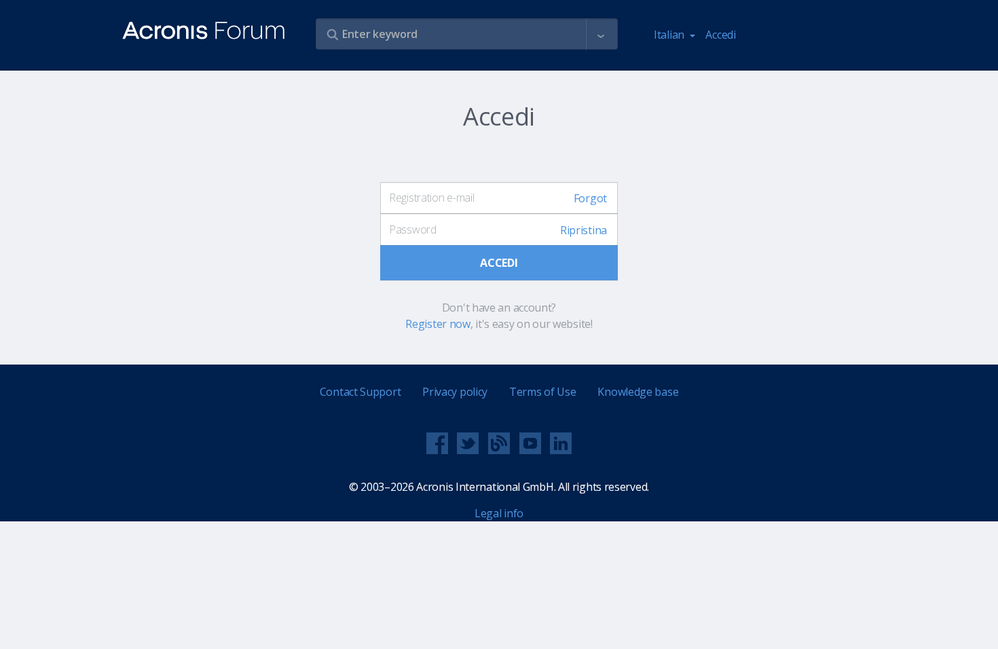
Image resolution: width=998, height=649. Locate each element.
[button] (601, 34)
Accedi (720, 34)
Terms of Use (542, 391)
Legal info (499, 513)
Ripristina (583, 230)
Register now (437, 323)
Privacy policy (454, 391)
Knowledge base (637, 391)
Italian (670, 34)
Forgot (590, 198)
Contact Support (360, 391)
